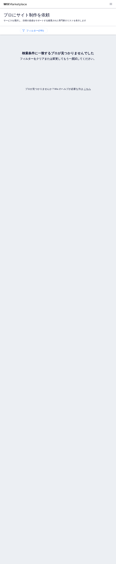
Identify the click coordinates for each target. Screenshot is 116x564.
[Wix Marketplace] (15, 4)
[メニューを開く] (111, 4)
